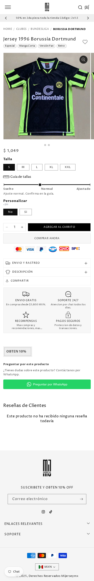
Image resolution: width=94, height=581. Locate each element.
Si (25, 212)
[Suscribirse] (81, 499)
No (10, 212)
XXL (68, 167)
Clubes (21, 29)
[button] (7, 7)
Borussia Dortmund (69, 29)
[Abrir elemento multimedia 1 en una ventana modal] (83, 59)
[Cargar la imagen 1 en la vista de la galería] (45, 145)
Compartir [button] (20, 281)
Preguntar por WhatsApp (50, 384)
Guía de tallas (20, 177)
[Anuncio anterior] (6, 18)
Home (7, 29)
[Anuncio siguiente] (88, 18)
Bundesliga (40, 29)
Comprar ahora (46, 238)
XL (51, 167)
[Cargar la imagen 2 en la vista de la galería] (49, 145)
